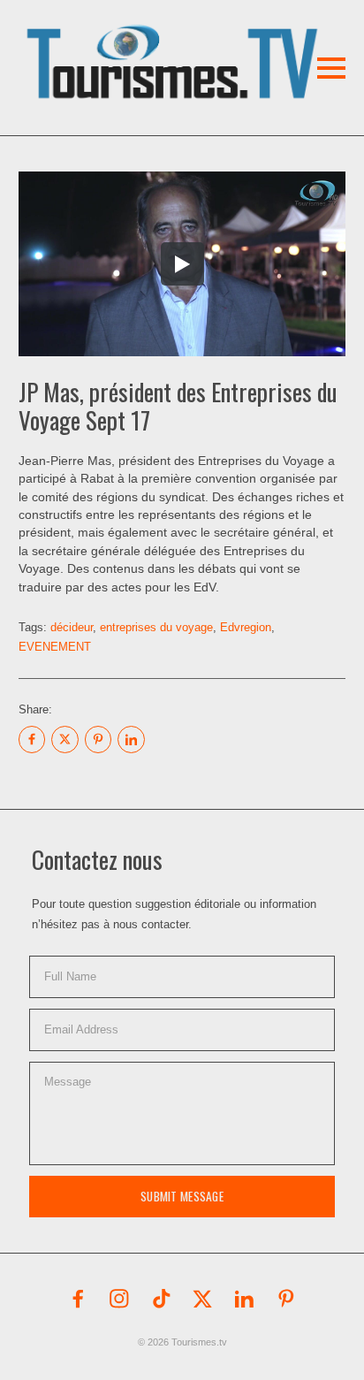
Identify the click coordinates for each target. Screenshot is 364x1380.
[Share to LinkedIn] (131, 739)
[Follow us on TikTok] (162, 1299)
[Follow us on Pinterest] (286, 1299)
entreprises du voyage (156, 627)
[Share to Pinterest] (98, 739)
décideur (71, 627)
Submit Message (182, 1196)
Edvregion (245, 627)
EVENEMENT (55, 646)
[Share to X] (64, 739)
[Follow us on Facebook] (78, 1299)
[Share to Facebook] (32, 739)
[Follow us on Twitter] (203, 1299)
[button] (147, 39)
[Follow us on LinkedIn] (245, 1299)
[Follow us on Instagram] (119, 1299)
